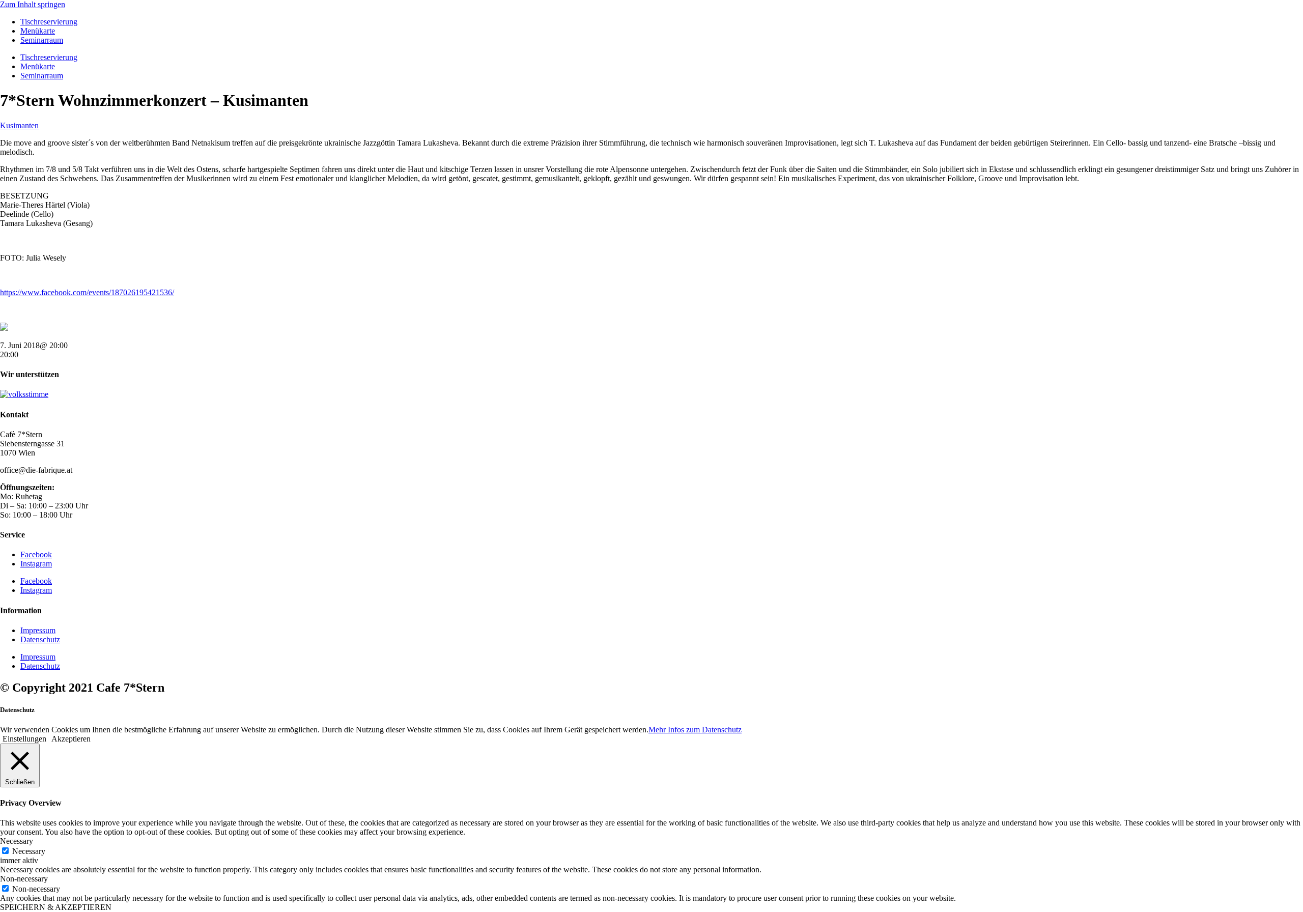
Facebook (36, 554)
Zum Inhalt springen (32, 4)
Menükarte (37, 30)
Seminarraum (41, 40)
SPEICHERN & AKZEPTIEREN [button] (55, 907)
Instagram (36, 563)
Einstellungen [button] (24, 738)
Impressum (37, 630)
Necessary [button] (16, 841)
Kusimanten (19, 125)
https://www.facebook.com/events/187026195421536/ (87, 292)
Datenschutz (40, 639)
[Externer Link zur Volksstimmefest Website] (24, 394)
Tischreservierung (48, 21)
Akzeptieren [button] (71, 738)
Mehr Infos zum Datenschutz (695, 729)
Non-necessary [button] (24, 878)
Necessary (28, 851)
